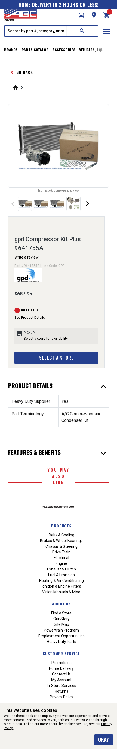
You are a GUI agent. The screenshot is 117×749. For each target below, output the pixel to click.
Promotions (61, 663)
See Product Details (29, 317)
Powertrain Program (61, 630)
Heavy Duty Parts (61, 641)
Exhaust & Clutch (61, 569)
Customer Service (61, 653)
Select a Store (56, 358)
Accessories (64, 49)
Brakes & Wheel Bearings (61, 540)
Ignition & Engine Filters (61, 586)
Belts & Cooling (61, 535)
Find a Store (61, 613)
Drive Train (61, 552)
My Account (61, 680)
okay (103, 739)
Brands (11, 49)
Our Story (61, 619)
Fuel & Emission (61, 575)
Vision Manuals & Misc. (61, 592)
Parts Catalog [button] (34, 49)
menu (106, 31)
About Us (61, 604)
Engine (61, 563)
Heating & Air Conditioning (61, 580)
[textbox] (36, 31)
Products (61, 525)
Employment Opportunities (61, 636)
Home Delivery (61, 668)
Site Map (61, 624)
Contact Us (61, 674)
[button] (81, 15)
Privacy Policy (61, 697)
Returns (61, 691)
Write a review (26, 257)
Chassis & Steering (61, 546)
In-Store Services (61, 685)
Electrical (61, 558)
